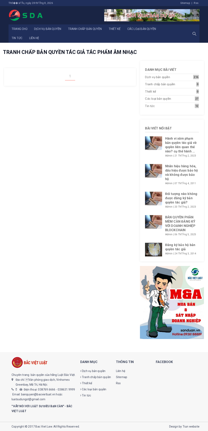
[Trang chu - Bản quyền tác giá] (26, 15)
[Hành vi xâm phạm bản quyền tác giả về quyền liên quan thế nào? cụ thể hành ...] (153, 143)
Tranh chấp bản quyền (85, 29)
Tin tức (17, 38)
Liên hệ (34, 38)
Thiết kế (115, 29)
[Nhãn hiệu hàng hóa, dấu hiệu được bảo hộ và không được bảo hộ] (153, 171)
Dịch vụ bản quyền (47, 29)
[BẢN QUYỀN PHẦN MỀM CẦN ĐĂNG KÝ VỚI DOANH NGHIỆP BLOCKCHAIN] (153, 222)
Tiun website (191, 426)
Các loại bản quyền (141, 29)
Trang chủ (19, 29)
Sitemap (185, 3)
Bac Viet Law (43, 426)
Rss (196, 3)
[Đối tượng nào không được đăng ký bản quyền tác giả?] (153, 198)
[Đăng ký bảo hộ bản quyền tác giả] (153, 249)
